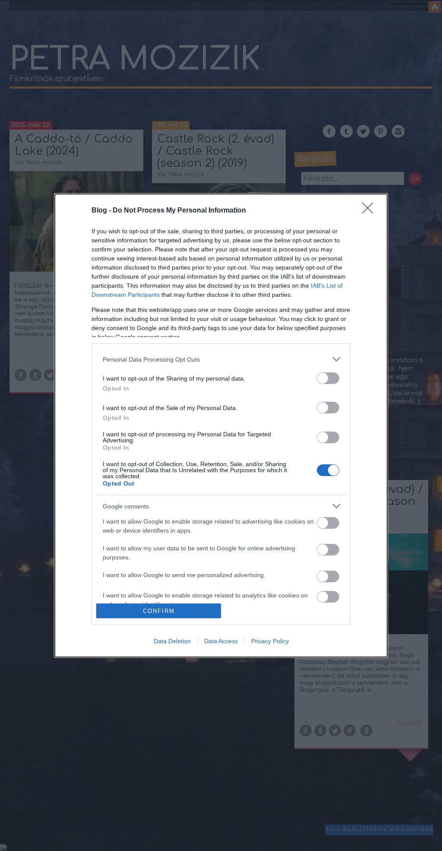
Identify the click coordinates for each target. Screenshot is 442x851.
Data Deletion (172, 641)
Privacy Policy (270, 641)
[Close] (370, 211)
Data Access (221, 641)
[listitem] (221, 359)
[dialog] (221, 425)
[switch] (328, 378)
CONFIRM (159, 611)
